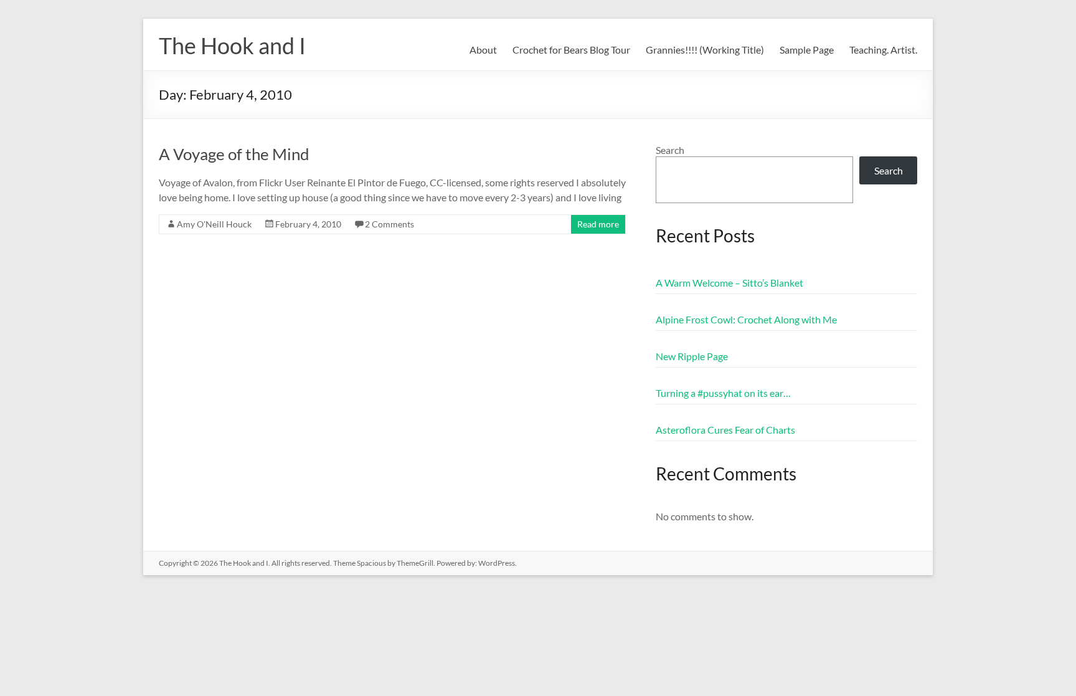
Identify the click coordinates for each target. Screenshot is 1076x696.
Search (670, 150)
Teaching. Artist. (883, 49)
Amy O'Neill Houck (214, 224)
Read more (598, 224)
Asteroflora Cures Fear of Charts (725, 430)
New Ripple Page (692, 356)
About (483, 49)
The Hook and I (232, 45)
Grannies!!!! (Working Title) (705, 49)
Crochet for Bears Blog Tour (571, 49)
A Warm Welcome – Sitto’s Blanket (729, 282)
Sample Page (807, 49)
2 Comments (389, 224)
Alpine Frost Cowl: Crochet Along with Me (746, 319)
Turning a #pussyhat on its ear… (723, 393)
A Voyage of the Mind (234, 154)
